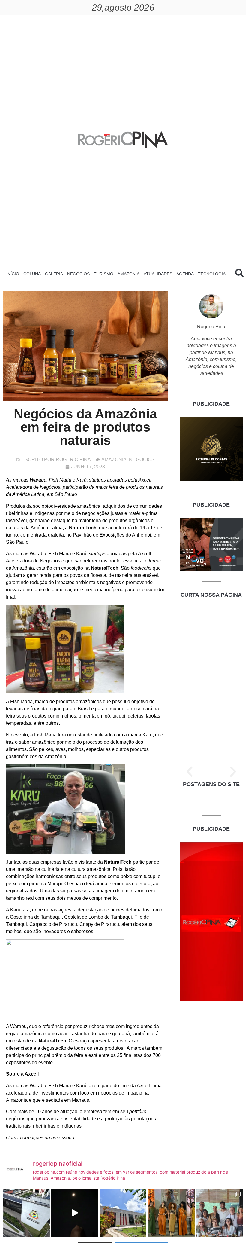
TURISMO (103, 273)
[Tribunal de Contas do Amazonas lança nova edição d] (123, 1213)
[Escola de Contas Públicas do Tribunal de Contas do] (26, 1213)
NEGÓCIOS (78, 273)
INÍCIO (12, 273)
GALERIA (54, 273)
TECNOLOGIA (212, 273)
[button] (189, 772)
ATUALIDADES (158, 273)
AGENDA (185, 273)
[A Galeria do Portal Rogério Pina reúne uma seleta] (219, 1213)
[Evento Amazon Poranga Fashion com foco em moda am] (171, 1213)
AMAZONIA (129, 273)
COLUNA (32, 273)
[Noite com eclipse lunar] (74, 1213)
